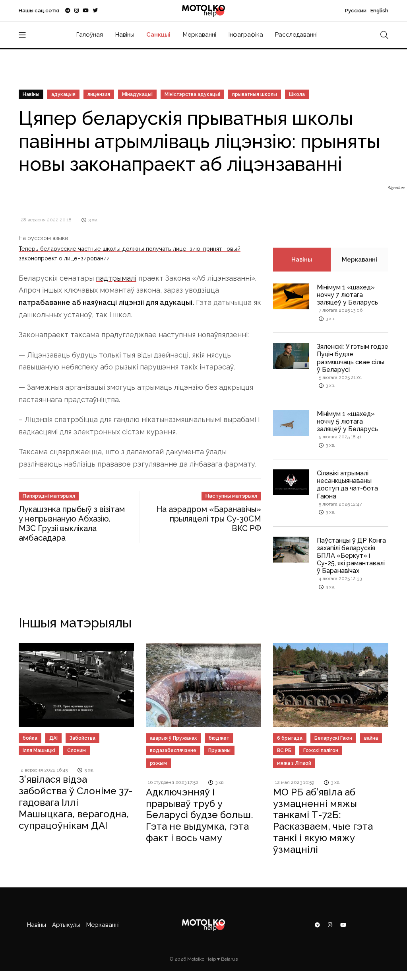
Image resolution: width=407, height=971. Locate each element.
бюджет (219, 738)
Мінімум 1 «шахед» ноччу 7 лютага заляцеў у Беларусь (347, 294)
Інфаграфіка (246, 34)
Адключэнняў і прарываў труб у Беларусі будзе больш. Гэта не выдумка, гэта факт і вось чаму (199, 815)
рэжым (158, 763)
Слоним (76, 750)
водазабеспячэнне (173, 750)
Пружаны (219, 750)
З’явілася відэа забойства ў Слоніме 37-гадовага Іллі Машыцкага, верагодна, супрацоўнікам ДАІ (76, 802)
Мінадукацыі (137, 94)
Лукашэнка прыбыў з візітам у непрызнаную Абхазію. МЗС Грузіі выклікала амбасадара (72, 523)
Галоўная (89, 34)
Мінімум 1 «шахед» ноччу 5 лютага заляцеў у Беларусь (347, 421)
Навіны (124, 34)
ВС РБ (284, 750)
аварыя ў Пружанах (173, 738)
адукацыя (63, 94)
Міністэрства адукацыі (192, 94)
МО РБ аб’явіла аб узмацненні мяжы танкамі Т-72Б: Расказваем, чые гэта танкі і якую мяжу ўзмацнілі (323, 820)
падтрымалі (116, 278)
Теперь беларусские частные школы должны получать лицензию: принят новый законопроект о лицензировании (129, 253)
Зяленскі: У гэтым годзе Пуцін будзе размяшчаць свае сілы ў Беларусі (352, 358)
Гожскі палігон (320, 750)
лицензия (98, 94)
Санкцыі (158, 34)
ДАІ (53, 738)
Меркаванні (199, 34)
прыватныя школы (254, 94)
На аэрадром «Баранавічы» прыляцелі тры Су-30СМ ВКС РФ (208, 518)
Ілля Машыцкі (39, 750)
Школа (297, 94)
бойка (30, 738)
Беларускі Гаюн (333, 738)
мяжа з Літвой (294, 763)
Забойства (82, 738)
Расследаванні (296, 34)
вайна (371, 738)
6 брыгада (289, 738)
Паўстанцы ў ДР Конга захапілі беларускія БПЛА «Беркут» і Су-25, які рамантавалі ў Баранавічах (351, 556)
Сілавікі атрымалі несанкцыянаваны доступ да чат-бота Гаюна (347, 484)
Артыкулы (66, 924)
